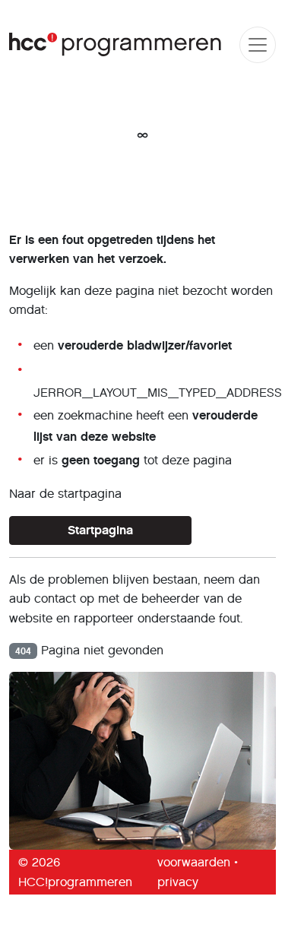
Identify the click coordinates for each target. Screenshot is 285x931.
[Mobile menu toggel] (257, 45)
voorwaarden (193, 862)
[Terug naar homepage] (116, 44)
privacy (177, 882)
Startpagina (100, 530)
